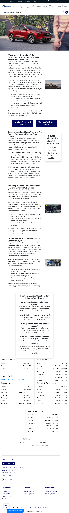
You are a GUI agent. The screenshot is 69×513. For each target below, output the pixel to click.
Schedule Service (29, 491)
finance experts (32, 328)
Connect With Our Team (46, 123)
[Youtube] (11, 479)
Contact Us (9, 463)
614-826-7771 (27, 366)
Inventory (6, 488)
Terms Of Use (20, 508)
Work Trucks (6, 493)
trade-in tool (14, 206)
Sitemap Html (33, 508)
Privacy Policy (12, 508)
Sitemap (27, 508)
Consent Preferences (15, 511)
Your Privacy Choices (33, 511)
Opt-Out (47, 508)
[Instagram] (7, 479)
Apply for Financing (51, 491)
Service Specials (29, 493)
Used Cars (51, 158)
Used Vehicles (6, 496)
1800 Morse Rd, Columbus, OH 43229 (12, 380)
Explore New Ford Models (23, 123)
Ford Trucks (52, 150)
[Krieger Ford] (7, 6)
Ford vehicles (37, 72)
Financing (49, 488)
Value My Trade (50, 493)
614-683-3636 (26, 363)
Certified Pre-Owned (52, 154)
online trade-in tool (30, 317)
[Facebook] (4, 479)
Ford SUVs (52, 147)
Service (27, 488)
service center (15, 247)
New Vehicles (6, 491)
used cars (21, 74)
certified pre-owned (26, 157)
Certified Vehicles (7, 499)
